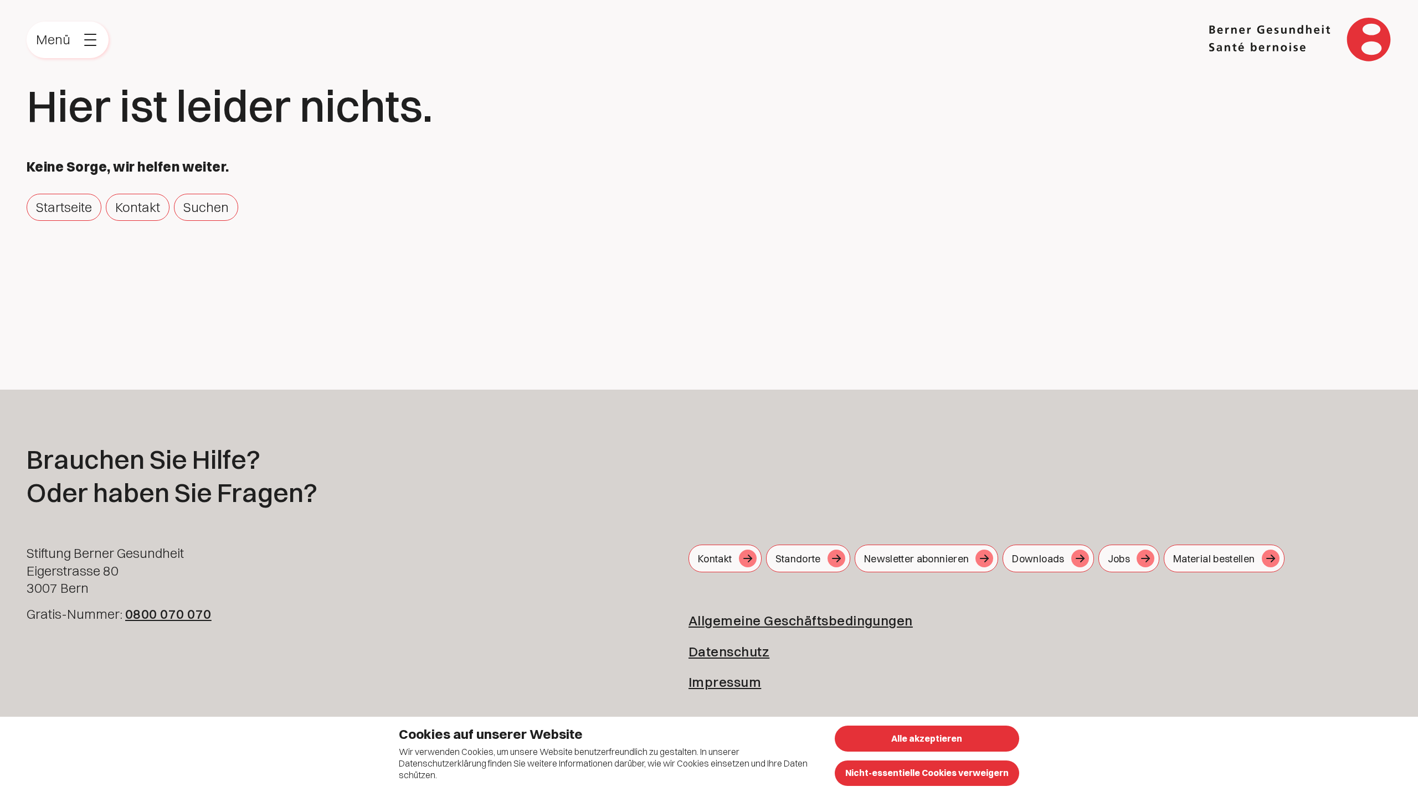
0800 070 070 (168, 613)
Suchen (206, 207)
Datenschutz (729, 651)
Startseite (64, 207)
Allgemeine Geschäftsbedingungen (801, 620)
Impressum (725, 682)
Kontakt (137, 207)
